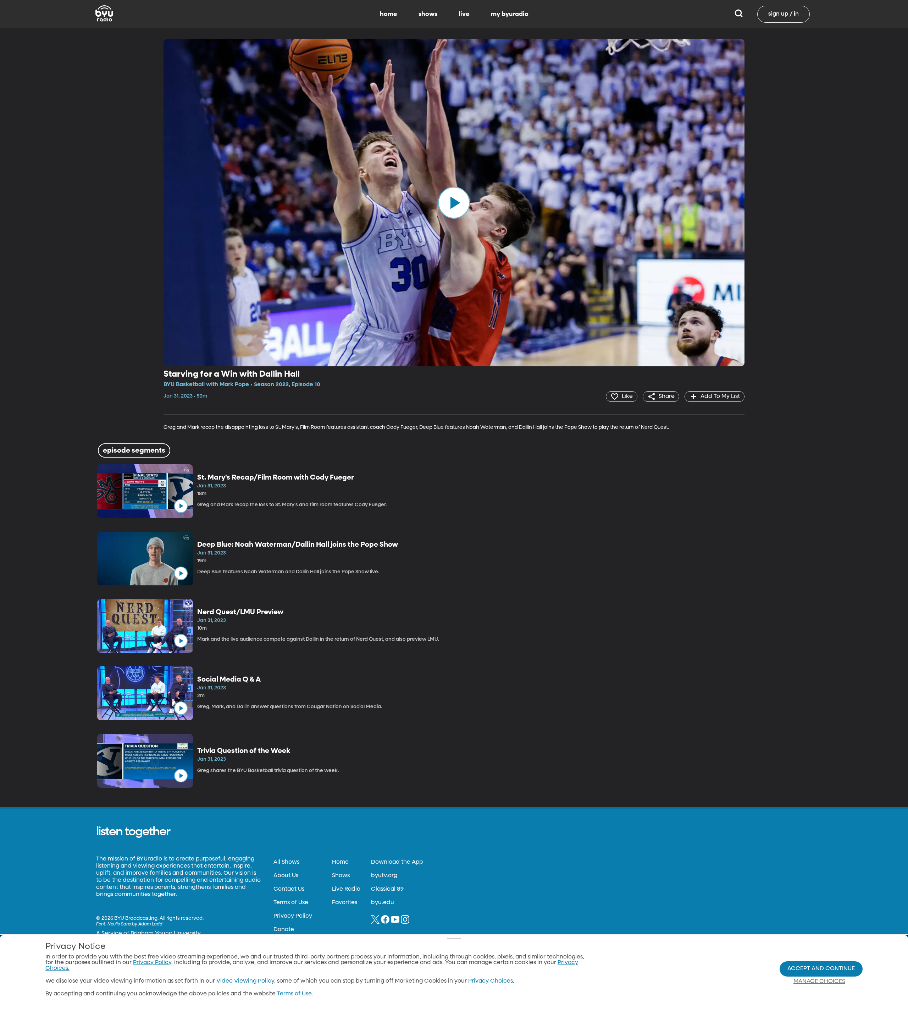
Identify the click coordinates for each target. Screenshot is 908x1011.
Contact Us (288, 889)
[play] (454, 203)
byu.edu (382, 903)
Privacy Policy (292, 916)
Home (340, 862)
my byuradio (509, 14)
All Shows (286, 862)
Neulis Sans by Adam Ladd (134, 924)
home (388, 14)
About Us (285, 876)
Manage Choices (819, 981)
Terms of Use (290, 903)
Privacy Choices (490, 981)
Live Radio (346, 889)
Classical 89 (387, 889)
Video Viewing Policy (245, 981)
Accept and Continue (821, 969)
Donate (283, 930)
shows (428, 14)
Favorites (344, 903)
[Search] (738, 14)
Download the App (397, 862)
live (464, 14)
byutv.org (384, 876)
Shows (341, 876)
